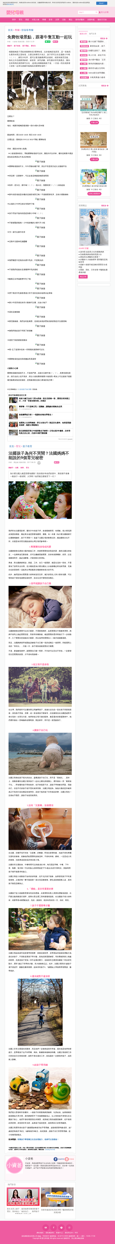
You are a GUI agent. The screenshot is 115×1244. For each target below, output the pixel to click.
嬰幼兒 (33, 46)
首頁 (10, 30)
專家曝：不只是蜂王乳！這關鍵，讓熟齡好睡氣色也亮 (40, 406)
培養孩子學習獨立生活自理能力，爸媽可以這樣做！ (38, 1139)
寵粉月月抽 (102, 20)
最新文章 (83, 34)
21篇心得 (94, 123)
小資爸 (29, 1158)
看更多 (102, 38)
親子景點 (25, 46)
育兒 (27, 468)
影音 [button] (50, 20)
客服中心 (59, 1233)
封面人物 (35, 20)
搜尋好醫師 (79, 20)
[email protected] (50, 1149)
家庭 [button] (27, 20)
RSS (76, 1233)
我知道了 (101, 3)
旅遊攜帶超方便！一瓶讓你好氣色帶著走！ (36, 415)
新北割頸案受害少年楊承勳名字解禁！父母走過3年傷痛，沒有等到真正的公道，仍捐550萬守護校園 (44, 432)
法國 (16, 468)
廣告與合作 (69, 1233)
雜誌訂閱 (83, 277)
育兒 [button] (20, 20)
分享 (39, 463)
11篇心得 (94, 159)
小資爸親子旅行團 (24, 389)
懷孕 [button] (14, 20)
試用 (57, 20)
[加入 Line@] (61, 1227)
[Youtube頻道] (45, 1227)
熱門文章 (92, 34)
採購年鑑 (91, 20)
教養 (22, 468)
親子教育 (27, 446)
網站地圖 (40, 1233)
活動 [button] (64, 20)
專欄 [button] (44, 20)
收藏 (56, 41)
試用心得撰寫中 (94, 194)
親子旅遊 (17, 46)
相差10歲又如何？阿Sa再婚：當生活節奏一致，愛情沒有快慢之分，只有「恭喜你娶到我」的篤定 (44, 399)
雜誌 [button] (70, 20)
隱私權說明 (10, 4)
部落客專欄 (27, 30)
